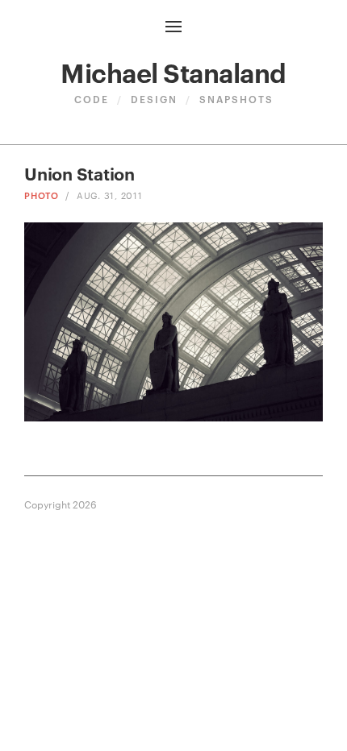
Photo (41, 195)
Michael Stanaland (173, 71)
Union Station (79, 173)
